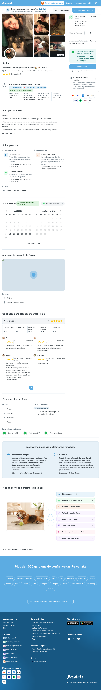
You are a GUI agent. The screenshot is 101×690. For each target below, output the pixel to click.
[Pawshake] (8, 3)
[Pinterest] (78, 639)
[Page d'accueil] (3, 549)
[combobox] (53, 204)
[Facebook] (69, 639)
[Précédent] (27, 388)
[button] (82, 56)
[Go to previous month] (6, 211)
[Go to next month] (61, 211)
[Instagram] (74, 639)
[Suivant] (40, 388)
